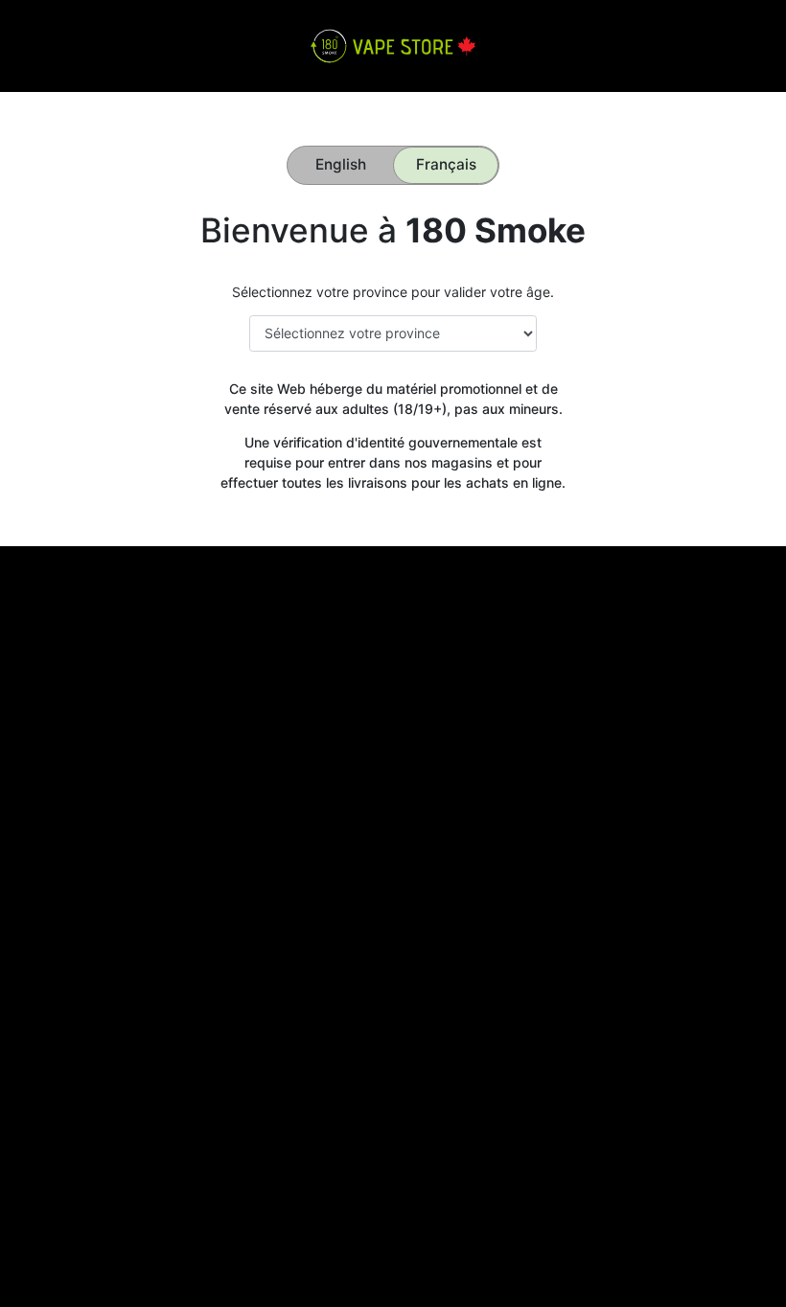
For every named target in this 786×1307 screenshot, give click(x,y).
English (340, 164)
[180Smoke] (392, 44)
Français (446, 164)
